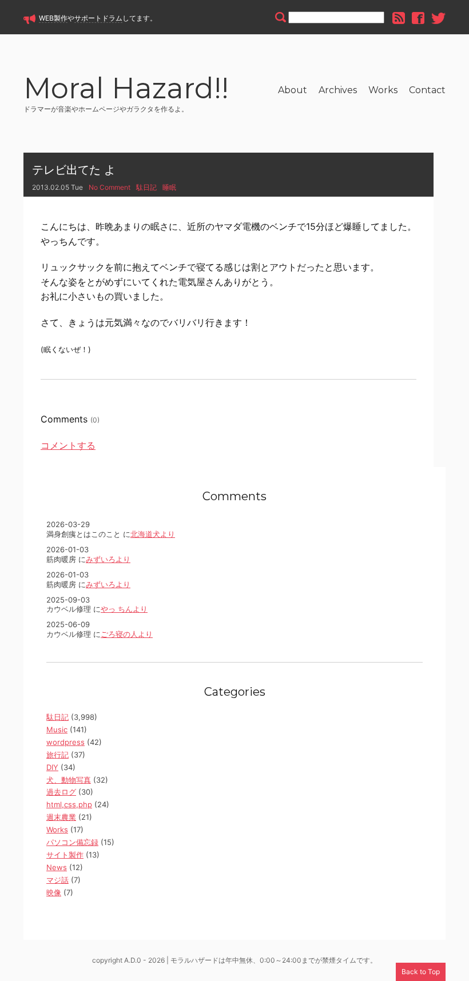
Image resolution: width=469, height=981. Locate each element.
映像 (53, 892)
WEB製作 (53, 18)
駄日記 (146, 187)
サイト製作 (65, 854)
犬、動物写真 (68, 779)
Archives (338, 90)
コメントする (68, 445)
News (56, 867)
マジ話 (57, 879)
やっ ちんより (124, 608)
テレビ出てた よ (74, 170)
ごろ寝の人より (127, 634)
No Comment (109, 187)
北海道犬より (152, 534)
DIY (52, 767)
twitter (438, 18)
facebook (418, 18)
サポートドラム (98, 18)
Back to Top (421, 971)
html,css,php (69, 804)
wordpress (65, 742)
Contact (427, 90)
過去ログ (61, 791)
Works (383, 90)
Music (56, 729)
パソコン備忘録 (72, 842)
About (292, 90)
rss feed (398, 18)
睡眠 (169, 187)
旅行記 (57, 754)
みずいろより (108, 559)
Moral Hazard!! (126, 90)
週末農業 (61, 817)
